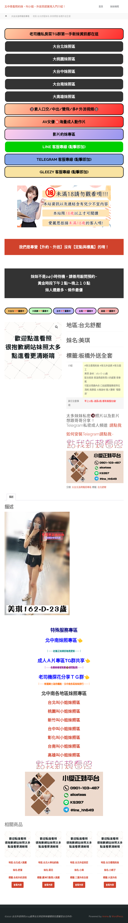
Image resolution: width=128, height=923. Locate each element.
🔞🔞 (64, 109)
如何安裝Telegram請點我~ (90, 434)
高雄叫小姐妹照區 (64, 755)
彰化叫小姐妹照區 (64, 737)
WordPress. (117, 916)
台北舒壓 (102, 487)
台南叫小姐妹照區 (64, 746)
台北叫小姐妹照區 (64, 702)
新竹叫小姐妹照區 (64, 720)
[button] (56, 327)
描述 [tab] (11, 497)
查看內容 (18, 885)
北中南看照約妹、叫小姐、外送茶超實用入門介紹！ (35, 6)
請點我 (115, 425)
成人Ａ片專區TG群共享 (61, 660)
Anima (105, 916)
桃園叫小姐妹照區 (64, 711)
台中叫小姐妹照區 (64, 728)
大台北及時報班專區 (20, 16)
